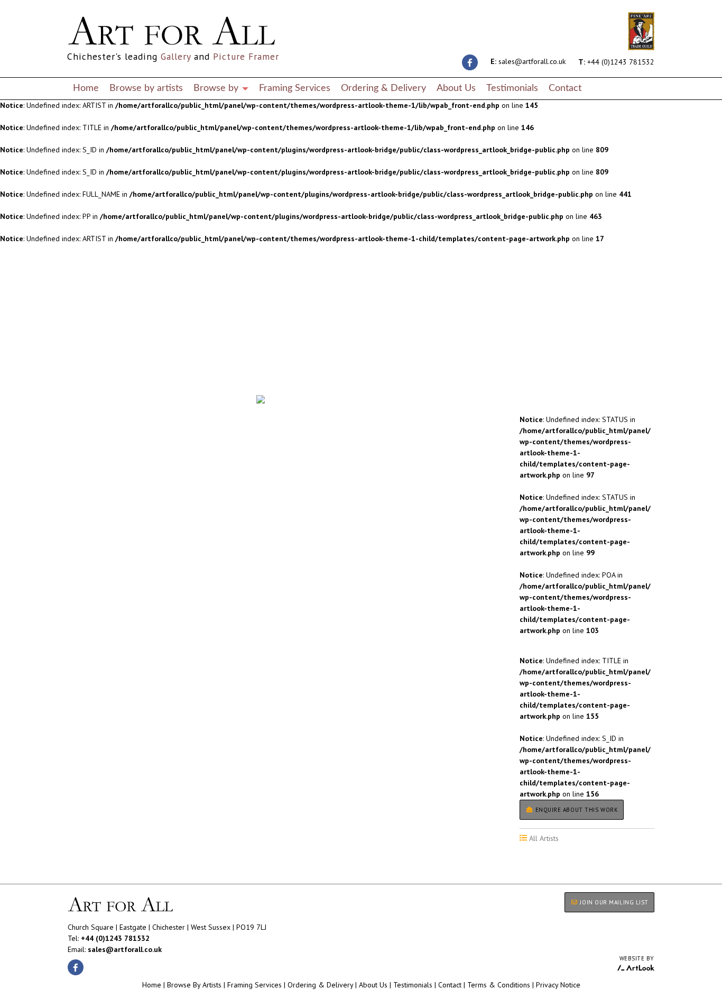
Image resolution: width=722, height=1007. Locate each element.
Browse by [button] (217, 88)
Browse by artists (146, 88)
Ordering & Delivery (383, 88)
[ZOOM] (260, 399)
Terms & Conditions (498, 985)
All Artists (86, 365)
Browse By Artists (194, 985)
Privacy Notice (558, 985)
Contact (565, 88)
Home (86, 88)
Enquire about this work (575, 809)
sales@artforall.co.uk (528, 61)
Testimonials (512, 88)
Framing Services (294, 88)
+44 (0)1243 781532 (616, 61)
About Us (456, 88)
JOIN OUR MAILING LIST (613, 902)
